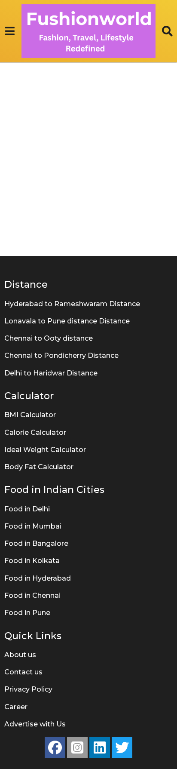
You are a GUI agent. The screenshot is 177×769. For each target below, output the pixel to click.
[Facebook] (55, 747)
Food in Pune (27, 613)
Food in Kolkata (32, 561)
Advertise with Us (35, 724)
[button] (9, 31)
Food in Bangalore (36, 543)
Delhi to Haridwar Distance (51, 373)
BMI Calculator (30, 415)
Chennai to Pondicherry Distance (61, 355)
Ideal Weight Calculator (45, 450)
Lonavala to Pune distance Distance (67, 321)
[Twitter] (122, 747)
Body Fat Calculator (38, 467)
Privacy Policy (28, 689)
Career (15, 707)
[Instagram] (77, 747)
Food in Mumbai (32, 526)
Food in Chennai (32, 595)
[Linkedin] (99, 747)
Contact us (23, 672)
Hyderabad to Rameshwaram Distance (72, 304)
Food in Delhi (27, 509)
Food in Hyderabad (37, 578)
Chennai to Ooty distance (48, 338)
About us (20, 655)
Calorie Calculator (35, 432)
